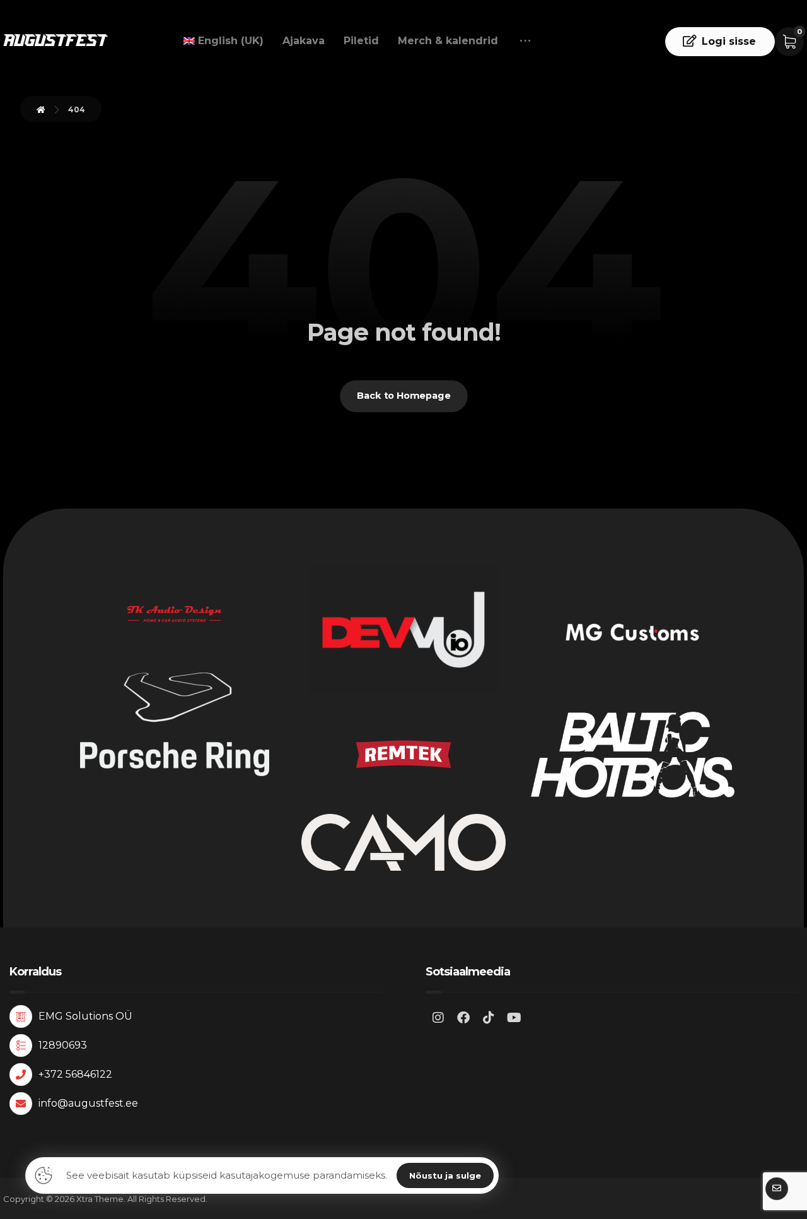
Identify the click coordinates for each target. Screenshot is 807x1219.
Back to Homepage (404, 396)
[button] (525, 41)
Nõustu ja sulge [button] (445, 1175)
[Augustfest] (55, 40)
